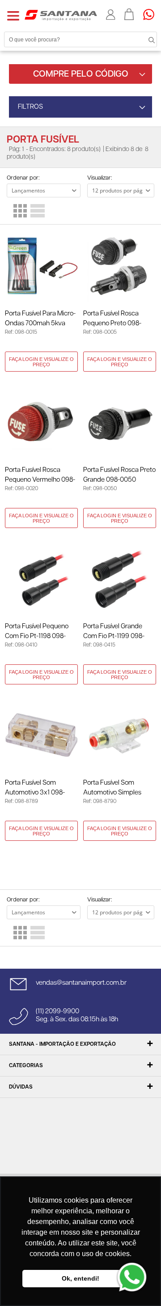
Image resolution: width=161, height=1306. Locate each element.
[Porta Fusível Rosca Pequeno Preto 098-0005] (119, 265)
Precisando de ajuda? (151, 14)
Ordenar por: (23, 178)
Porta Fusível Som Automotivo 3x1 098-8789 (35, 788)
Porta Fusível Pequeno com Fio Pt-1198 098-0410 (36, 632)
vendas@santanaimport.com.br (81, 982)
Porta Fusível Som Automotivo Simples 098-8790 (112, 788)
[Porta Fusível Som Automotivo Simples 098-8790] (119, 735)
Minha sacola (129, 14)
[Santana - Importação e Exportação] (61, 14)
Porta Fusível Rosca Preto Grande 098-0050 (119, 475)
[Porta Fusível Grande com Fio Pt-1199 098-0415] (119, 578)
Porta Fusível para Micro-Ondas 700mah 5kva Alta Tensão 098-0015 (40, 319)
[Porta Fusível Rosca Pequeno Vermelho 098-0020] (41, 422)
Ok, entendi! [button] (80, 1278)
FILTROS (30, 106)
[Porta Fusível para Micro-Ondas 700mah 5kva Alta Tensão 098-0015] (41, 265)
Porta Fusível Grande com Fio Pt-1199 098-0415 (113, 632)
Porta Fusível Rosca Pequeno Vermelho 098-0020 (40, 476)
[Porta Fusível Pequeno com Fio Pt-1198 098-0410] (41, 578)
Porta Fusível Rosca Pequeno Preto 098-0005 (112, 319)
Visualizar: (99, 178)
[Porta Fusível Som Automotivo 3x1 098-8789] (41, 735)
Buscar (143, 39)
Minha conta (110, 14)
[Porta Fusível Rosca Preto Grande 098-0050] (119, 422)
